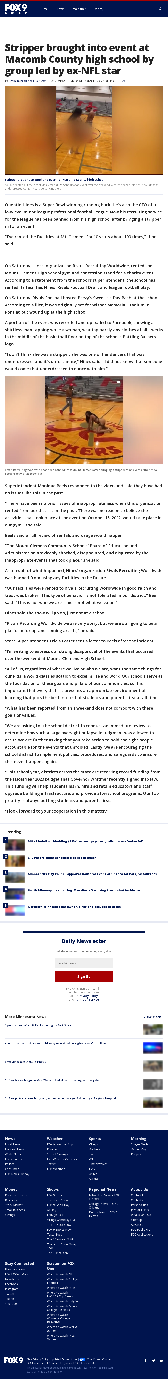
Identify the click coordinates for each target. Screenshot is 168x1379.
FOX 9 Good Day (58, 1205)
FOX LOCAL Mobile (17, 1274)
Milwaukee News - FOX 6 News (104, 1197)
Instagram (11, 1289)
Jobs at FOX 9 (140, 1210)
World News (13, 1154)
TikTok (9, 1299)
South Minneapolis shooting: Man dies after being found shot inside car (84, 890)
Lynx (92, 1169)
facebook (146, 1360)
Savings (10, 1215)
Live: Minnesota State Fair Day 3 (25, 1062)
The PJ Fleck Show (59, 1225)
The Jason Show (57, 1200)
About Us (139, 1189)
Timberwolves (98, 1164)
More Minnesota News (25, 1016)
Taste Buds (54, 1234)
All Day (51, 1210)
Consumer (12, 1169)
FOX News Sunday (17, 1174)
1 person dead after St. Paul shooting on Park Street (38, 1025)
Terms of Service (87, 999)
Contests (137, 1200)
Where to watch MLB (61, 1288)
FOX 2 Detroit (57, 81)
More (98, 9)
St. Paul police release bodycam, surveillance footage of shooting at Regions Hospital (60, 1098)
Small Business (15, 1210)
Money (11, 1189)
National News (15, 1149)
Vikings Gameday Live (61, 1220)
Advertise (137, 1225)
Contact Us (138, 1195)
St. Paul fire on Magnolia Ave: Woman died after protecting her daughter (52, 1080)
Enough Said (55, 1215)
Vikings (93, 1144)
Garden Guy (138, 1149)
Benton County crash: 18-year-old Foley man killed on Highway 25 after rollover (56, 1043)
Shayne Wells (139, 1144)
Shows (53, 1189)
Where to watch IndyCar (63, 1301)
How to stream (15, 1269)
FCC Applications (142, 1234)
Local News (12, 1144)
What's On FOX (141, 1215)
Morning (138, 1138)
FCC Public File (140, 1229)
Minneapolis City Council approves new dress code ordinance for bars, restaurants (92, 874)
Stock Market (14, 1205)
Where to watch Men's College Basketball (62, 1308)
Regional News (102, 1189)
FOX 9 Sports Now (59, 1229)
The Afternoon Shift (60, 1239)
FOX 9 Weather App (60, 1144)
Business (11, 1200)
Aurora (93, 1179)
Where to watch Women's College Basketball (58, 1318)
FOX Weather (56, 1169)
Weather (55, 1138)
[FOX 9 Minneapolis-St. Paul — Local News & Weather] (18, 9)
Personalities (139, 1205)
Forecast (53, 1149)
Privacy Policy (88, 996)
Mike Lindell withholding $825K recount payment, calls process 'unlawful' (85, 841)
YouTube (11, 1304)
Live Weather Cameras (62, 1159)
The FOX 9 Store (58, 1253)
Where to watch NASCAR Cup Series (60, 1294)
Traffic (51, 1164)
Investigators (13, 1159)
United (93, 1174)
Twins (93, 1154)
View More (152, 1017)
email (161, 1360)
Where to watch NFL (60, 1274)
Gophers (94, 1149)
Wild (91, 1159)
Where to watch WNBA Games (62, 1329)
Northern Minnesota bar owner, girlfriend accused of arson (74, 907)
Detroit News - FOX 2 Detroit (103, 1214)
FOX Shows (54, 1195)
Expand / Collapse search (160, 9)
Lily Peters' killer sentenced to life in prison (62, 858)
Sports (95, 1138)
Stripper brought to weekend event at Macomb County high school (54, 180)
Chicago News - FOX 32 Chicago (104, 1205)
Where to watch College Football (63, 1281)
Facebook (11, 1284)
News (10, 1138)
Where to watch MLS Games (61, 1337)
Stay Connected (19, 1263)
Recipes (136, 1154)
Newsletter (12, 1279)
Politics (9, 1164)
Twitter (9, 1294)
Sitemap (136, 1220)
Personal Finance (16, 1195)
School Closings (57, 1154)
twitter (153, 1360)
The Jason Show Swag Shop (61, 1246)
